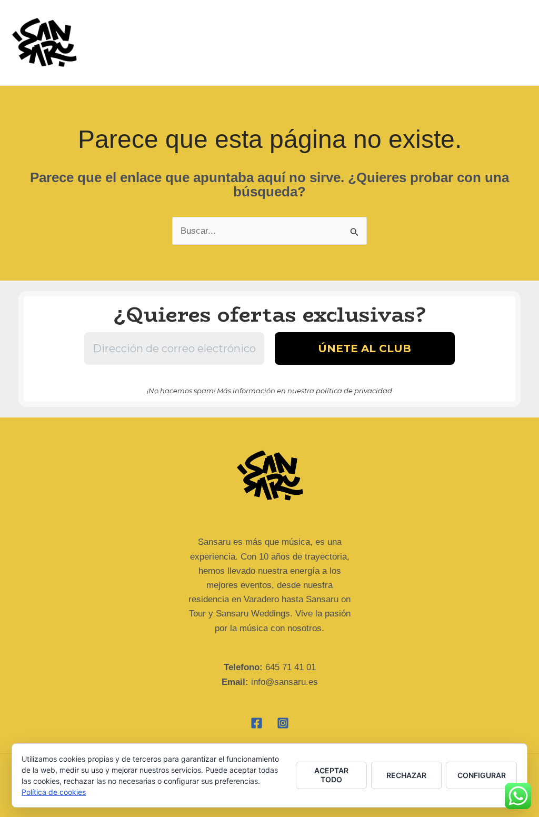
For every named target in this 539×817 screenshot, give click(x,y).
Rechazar (406, 775)
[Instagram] (283, 723)
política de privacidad (354, 390)
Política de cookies (54, 792)
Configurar (481, 775)
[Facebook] (257, 723)
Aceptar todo (331, 775)
